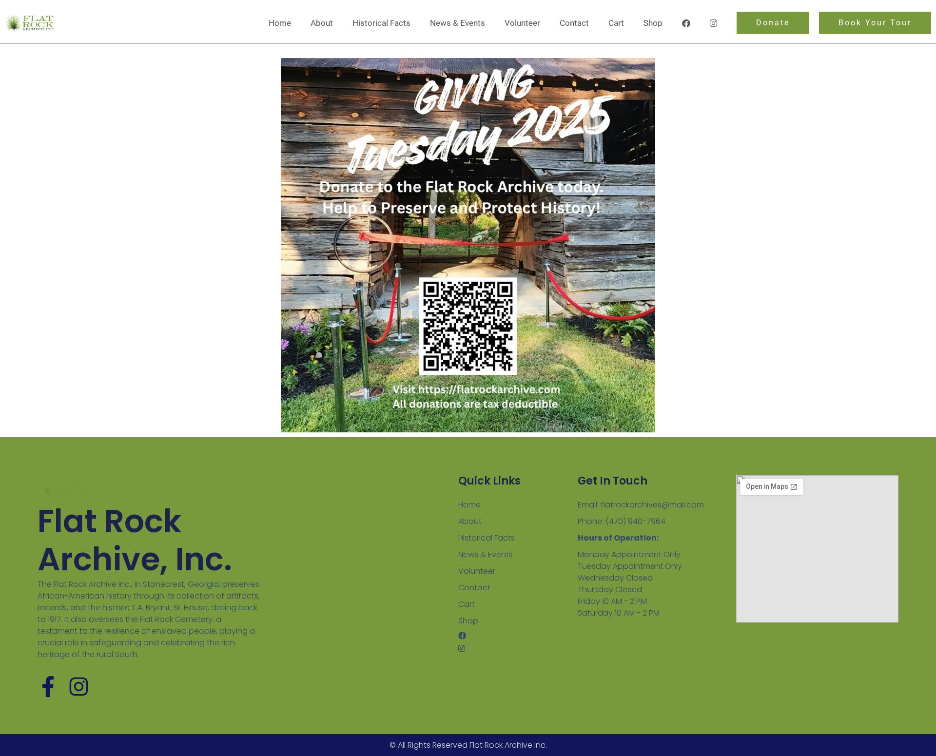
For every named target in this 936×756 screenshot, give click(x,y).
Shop (653, 23)
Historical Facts (381, 23)
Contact (574, 23)
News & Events (457, 23)
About (322, 23)
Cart (616, 23)
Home (280, 23)
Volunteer (522, 23)
